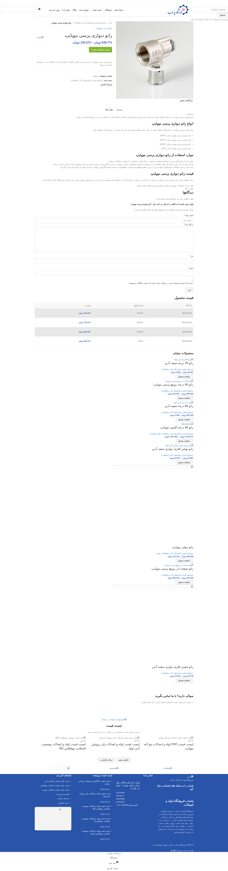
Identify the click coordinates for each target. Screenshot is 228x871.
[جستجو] (45, 10)
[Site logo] (178, 10)
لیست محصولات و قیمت (100, 50)
